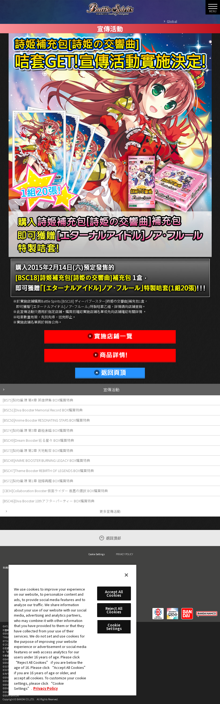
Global (172, 21)
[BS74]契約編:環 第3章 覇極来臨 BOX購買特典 (38, 430)
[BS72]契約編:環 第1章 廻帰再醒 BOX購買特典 (38, 480)
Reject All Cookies (113, 610)
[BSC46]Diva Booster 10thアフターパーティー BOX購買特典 (48, 500)
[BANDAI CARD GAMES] (158, 610)
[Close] (126, 575)
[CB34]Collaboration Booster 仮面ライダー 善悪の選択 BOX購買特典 (55, 490)
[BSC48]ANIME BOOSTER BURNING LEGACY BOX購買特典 (46, 460)
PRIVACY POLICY (124, 554)
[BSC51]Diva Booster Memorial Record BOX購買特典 (43, 409)
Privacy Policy (45, 688)
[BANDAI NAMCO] (206, 610)
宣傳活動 (111, 389)
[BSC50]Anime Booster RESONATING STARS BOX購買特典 (46, 420)
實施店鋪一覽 (110, 337)
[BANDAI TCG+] (172, 610)
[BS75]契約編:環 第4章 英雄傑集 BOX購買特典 (38, 400)
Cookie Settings (97, 554)
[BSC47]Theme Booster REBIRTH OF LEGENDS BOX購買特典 (48, 470)
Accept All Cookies (114, 593)
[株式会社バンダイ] (187, 610)
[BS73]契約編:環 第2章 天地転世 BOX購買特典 (38, 450)
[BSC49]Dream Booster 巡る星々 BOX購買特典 (38, 440)
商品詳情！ (110, 355)
